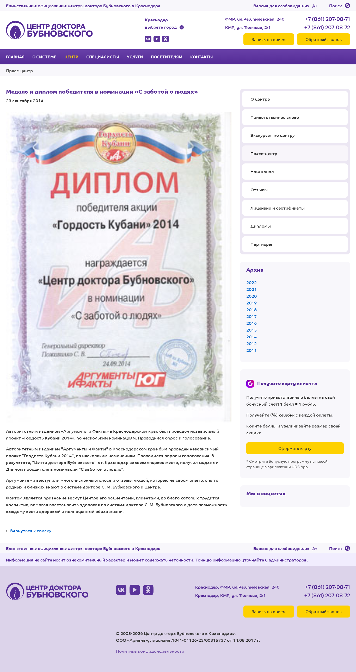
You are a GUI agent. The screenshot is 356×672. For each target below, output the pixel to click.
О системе (44, 56)
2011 (251, 350)
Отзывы (259, 189)
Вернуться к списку (30, 530)
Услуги (135, 56)
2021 (251, 289)
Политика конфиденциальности (150, 651)
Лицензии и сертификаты (277, 208)
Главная (15, 56)
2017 (251, 316)
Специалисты (102, 56)
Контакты (201, 56)
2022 (251, 282)
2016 (251, 323)
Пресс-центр (19, 70)
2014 (251, 336)
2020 (251, 296)
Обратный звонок (323, 39)
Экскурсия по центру (272, 135)
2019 (251, 303)
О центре (260, 99)
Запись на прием (269, 39)
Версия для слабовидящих (281, 5)
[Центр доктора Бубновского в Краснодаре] (49, 30)
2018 (251, 309)
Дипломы (260, 226)
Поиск (335, 5)
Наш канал (262, 171)
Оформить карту (294, 448)
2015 (251, 330)
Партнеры (261, 244)
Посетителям (166, 56)
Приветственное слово (274, 117)
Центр (71, 56)
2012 (251, 343)
